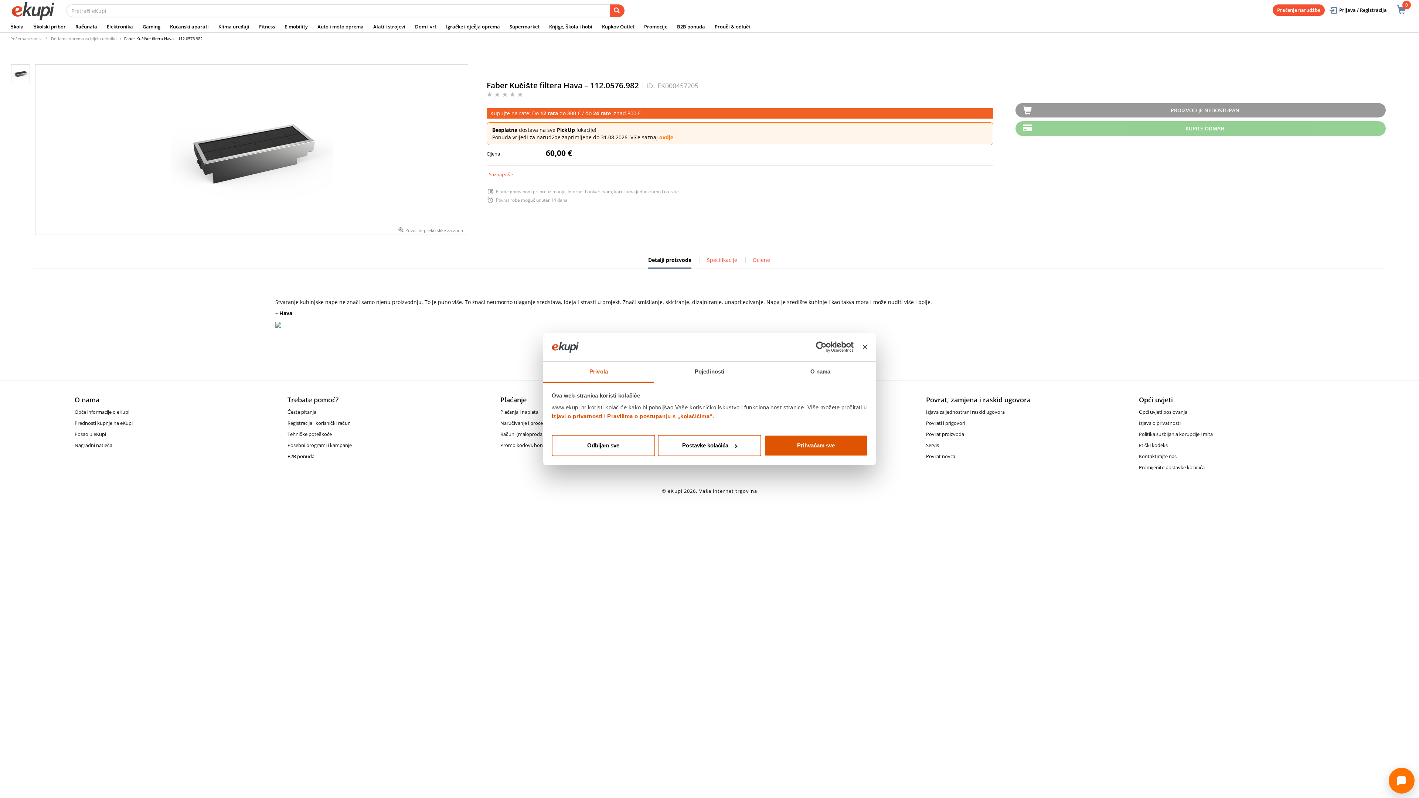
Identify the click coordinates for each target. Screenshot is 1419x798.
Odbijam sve (603, 445)
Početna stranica (26, 38)
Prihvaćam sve (816, 445)
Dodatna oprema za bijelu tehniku (84, 38)
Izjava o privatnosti (1160, 423)
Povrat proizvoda (945, 434)
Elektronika (120, 26)
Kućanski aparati (189, 26)
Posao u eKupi (90, 434)
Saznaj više (501, 174)
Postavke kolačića (705, 445)
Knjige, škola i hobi (570, 26)
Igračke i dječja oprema (473, 26)
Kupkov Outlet (618, 26)
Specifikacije (722, 259)
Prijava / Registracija (1363, 10)
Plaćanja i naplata (519, 412)
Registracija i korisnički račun (319, 423)
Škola (17, 26)
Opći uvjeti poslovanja (1163, 412)
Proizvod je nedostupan (1205, 110)
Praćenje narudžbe (1298, 10)
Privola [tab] (598, 371)
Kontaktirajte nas (1158, 456)
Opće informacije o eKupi (102, 412)
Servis (932, 445)
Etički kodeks (1153, 445)
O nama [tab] (820, 371)
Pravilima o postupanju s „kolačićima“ (660, 416)
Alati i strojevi (389, 26)
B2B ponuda (691, 26)
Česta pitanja (301, 412)
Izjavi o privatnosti (577, 416)
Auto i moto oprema (340, 26)
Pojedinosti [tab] (709, 371)
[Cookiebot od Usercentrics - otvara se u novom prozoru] (821, 347)
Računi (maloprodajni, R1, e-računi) (538, 434)
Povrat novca (940, 456)
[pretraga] (617, 10)
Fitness (267, 26)
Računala (86, 26)
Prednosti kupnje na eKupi (104, 423)
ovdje (666, 137)
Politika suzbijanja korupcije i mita (1176, 434)
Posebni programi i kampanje (319, 445)
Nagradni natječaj (94, 445)
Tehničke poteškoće (309, 434)
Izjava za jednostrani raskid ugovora (965, 412)
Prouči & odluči (732, 26)
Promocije (655, 26)
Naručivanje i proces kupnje (530, 423)
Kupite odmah (1205, 128)
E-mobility (296, 26)
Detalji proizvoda (669, 262)
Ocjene (761, 259)
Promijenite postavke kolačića (1172, 467)
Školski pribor (49, 26)
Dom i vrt (425, 26)
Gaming (151, 26)
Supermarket (525, 26)
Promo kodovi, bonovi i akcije (532, 445)
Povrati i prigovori (945, 423)
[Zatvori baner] (865, 347)
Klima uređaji (233, 26)
